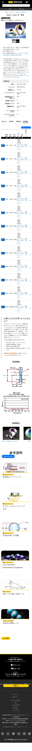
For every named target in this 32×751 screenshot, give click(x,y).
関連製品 (18, 121)
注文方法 (19, 726)
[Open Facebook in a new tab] (2, 734)
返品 (16, 702)
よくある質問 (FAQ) (15, 705)
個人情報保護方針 (6, 726)
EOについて (15, 694)
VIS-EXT (21, 74)
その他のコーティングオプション (19, 148)
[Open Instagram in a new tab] (24, 734)
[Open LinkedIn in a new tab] (18, 734)
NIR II (19, 55)
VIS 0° (8, 55)
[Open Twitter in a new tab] (8, 734)
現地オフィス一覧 (14, 661)
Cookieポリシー (13, 726)
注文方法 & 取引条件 (15, 700)
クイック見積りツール (14, 674)
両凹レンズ (24, 12)
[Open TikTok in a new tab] (29, 734)
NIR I (16, 55)
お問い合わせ (21, 9)
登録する (16, 685)
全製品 (6, 12)
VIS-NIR (12, 55)
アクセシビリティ (24, 726)
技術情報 (11, 121)
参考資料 (25, 121)
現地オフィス (15, 697)
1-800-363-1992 (14, 659)
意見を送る (15, 707)
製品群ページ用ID (11, 15)
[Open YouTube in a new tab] (13, 734)
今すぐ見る (15, 481)
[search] (16, 5)
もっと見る (6, 638)
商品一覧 (4, 121)
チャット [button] (17, 665)
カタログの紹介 (15, 710)
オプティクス (12, 12)
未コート (22, 53)
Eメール (16, 669)
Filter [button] (5, 456)
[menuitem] (3, 2)
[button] (23, 15)
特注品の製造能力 (12, 353)
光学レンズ (18, 12)
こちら (6, 355)
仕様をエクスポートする (26, 127)
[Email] (21, 15)
